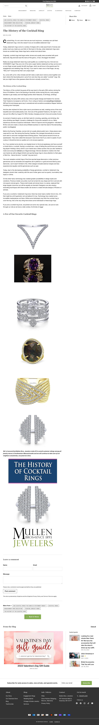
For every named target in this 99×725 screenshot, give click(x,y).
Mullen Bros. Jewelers (66, 696)
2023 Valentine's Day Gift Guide (33, 666)
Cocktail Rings (44, 20)
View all (93, 626)
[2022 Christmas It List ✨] (74, 656)
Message (6, 574)
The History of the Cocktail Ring (15, 25)
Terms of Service (48, 596)
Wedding (33, 10)
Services (68, 10)
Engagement (22, 10)
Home (5, 16)
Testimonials (10, 704)
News (9, 16)
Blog (7, 701)
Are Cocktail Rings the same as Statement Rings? (20, 20)
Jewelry (41, 10)
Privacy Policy (37, 596)
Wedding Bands (28, 698)
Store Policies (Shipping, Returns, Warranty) (48, 699)
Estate (49, 10)
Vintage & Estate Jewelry (31, 701)
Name (5, 565)
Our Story (9, 696)
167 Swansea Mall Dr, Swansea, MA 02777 (65, 699)
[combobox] (15, 5)
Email (35, 565)
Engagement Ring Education (13, 22)
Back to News (34, 617)
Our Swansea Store (12, 698)
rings (41, 207)
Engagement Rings (29, 696)
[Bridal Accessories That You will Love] (74, 664)
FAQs (43, 696)
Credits (51, 721)
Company (78, 10)
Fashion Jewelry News (32, 22)
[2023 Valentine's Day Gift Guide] (33, 647)
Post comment (10, 591)
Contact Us (57, 721)
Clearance (58, 10)
